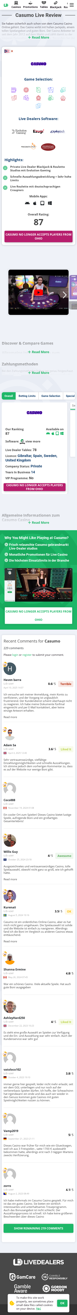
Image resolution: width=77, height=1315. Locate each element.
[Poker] (63, 90)
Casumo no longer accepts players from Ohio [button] (38, 236)
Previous (13, 293)
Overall (8, 396)
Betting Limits (27, 396)
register (27, 655)
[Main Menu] (72, 5)
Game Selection (50, 396)
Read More (40, 37)
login (15, 655)
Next (63, 293)
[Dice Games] (51, 98)
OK (62, 1303)
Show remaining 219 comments (38, 1228)
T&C (38, 1308)
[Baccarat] (51, 90)
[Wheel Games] (38, 98)
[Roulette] (26, 90)
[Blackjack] (38, 90)
